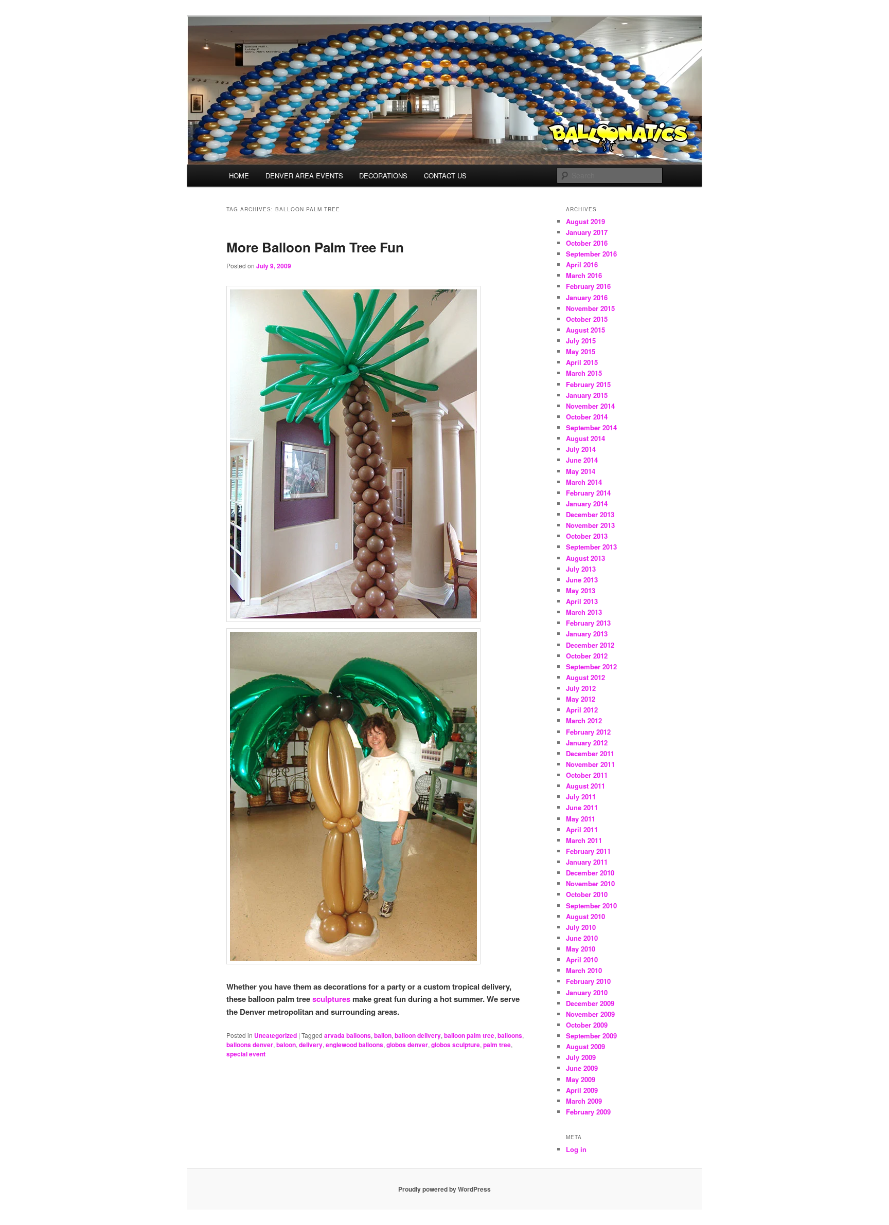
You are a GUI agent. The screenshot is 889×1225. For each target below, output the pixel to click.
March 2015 (584, 373)
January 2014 (587, 503)
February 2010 (588, 981)
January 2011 (587, 862)
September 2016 (591, 254)
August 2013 (585, 558)
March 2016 (584, 275)
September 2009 (591, 1035)
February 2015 (588, 384)
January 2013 (587, 633)
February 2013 (588, 623)
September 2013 (591, 547)
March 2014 (584, 482)
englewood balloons (354, 1044)
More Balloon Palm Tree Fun (315, 247)
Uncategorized (275, 1035)
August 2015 (585, 330)
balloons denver (249, 1044)
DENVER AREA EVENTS (304, 175)
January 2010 (587, 992)
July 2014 (581, 449)
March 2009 (584, 1101)
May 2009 (580, 1079)
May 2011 (580, 819)
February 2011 (588, 851)
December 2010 (590, 872)
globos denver (407, 1044)
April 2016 (582, 264)
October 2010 (587, 894)
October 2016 (587, 243)
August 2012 (585, 677)
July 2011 (581, 796)
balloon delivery (418, 1035)
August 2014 (585, 438)
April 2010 (582, 959)
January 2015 (587, 395)
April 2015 (582, 362)
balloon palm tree (469, 1035)
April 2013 (582, 601)
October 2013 (587, 536)
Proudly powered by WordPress (444, 1189)
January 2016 (587, 297)
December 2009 (590, 1003)
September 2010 (591, 905)
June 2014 (582, 460)
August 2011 (585, 786)
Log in (576, 1149)
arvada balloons (347, 1035)
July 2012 (581, 688)
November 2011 (590, 764)
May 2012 (580, 699)
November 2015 (590, 308)
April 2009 (582, 1090)
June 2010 (582, 938)
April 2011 (582, 829)
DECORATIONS (383, 175)
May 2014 (580, 471)
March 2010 (584, 970)
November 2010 (590, 883)
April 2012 (582, 710)
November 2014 (590, 406)
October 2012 (587, 656)
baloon (286, 1044)
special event (245, 1053)
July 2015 (581, 340)
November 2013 (590, 525)
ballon (383, 1035)
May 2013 (580, 590)
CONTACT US (445, 175)
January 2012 (587, 742)
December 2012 (590, 645)
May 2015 (580, 351)
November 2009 (590, 1014)
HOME (239, 175)
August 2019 (585, 221)
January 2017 (587, 232)
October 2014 (587, 417)
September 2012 (591, 666)
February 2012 (588, 732)
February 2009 (588, 1112)
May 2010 (580, 949)
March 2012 (584, 720)
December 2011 (590, 753)
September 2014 (591, 427)
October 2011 (587, 775)
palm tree (497, 1044)
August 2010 (585, 916)
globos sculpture (455, 1044)
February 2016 (588, 286)
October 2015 (587, 319)
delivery (311, 1044)
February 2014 (588, 493)
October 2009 (587, 1025)
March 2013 (584, 612)
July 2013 (581, 569)
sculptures (331, 998)
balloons (509, 1035)
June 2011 (582, 807)
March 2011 (584, 840)
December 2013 (590, 514)
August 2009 (585, 1046)
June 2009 (582, 1068)
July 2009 (581, 1057)
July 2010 (581, 927)
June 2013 (582, 579)
